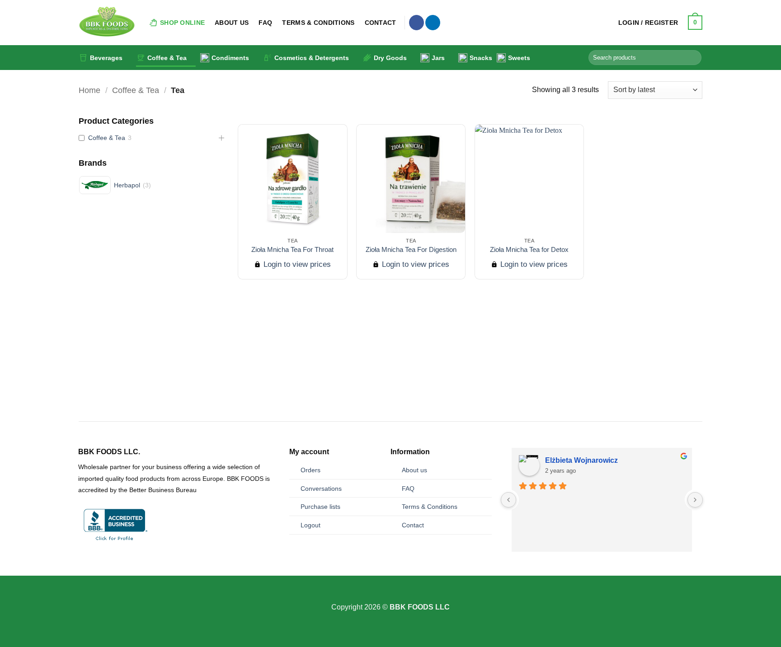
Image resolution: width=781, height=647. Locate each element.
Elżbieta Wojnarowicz (581, 460)
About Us (232, 22)
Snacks (481, 57)
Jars (438, 57)
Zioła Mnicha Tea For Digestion (411, 249)
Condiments (230, 57)
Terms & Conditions (318, 22)
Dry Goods (390, 57)
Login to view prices (296, 264)
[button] (648, 22)
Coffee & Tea (167, 57)
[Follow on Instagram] (390, 595)
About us (414, 470)
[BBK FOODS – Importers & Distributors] (107, 22)
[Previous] (69, 368)
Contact (380, 22)
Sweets (519, 57)
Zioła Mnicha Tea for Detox (529, 249)
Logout (310, 525)
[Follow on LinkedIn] (432, 22)
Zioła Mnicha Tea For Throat (292, 249)
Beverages (106, 57)
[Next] (712, 368)
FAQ (265, 22)
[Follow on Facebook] (416, 22)
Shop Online (182, 22)
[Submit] (693, 57)
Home (89, 90)
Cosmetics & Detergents (311, 57)
